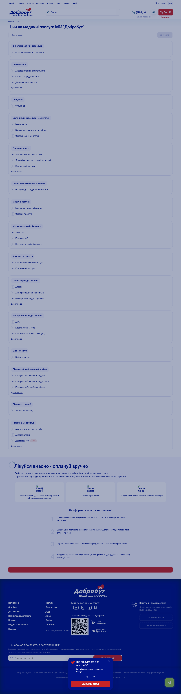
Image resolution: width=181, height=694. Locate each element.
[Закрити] (109, 661)
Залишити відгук (90, 684)
